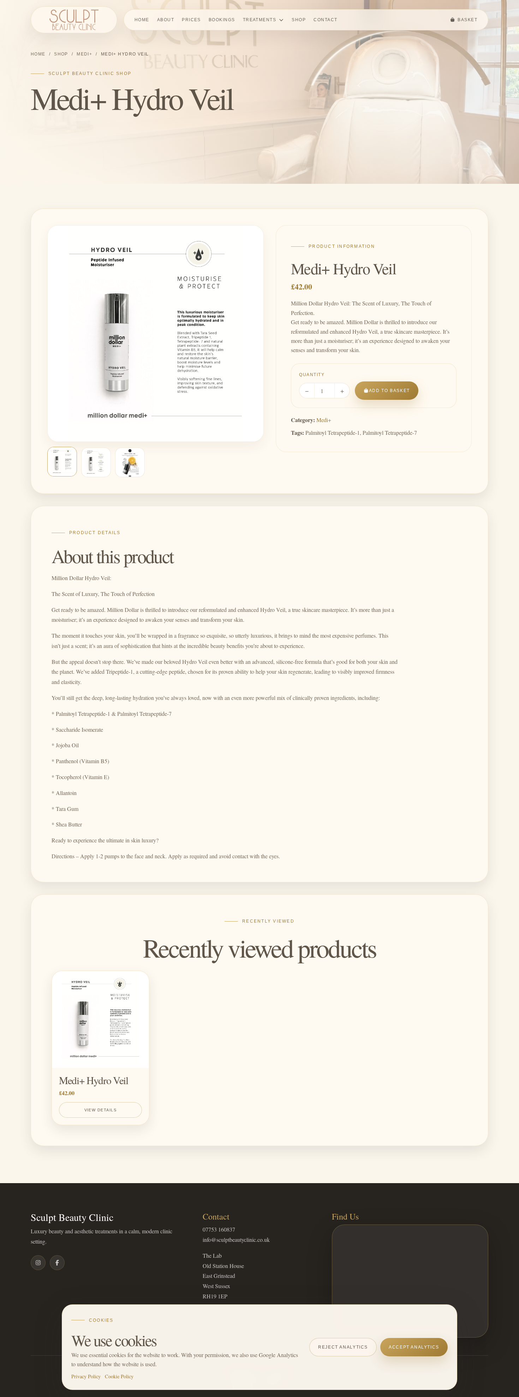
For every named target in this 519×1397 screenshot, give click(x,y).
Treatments (259, 19)
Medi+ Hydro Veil (93, 1080)
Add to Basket (389, 390)
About (165, 19)
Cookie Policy (119, 1376)
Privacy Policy (86, 1376)
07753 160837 (219, 1229)
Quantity (311, 374)
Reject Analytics (343, 1347)
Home (142, 19)
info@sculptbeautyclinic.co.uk (236, 1239)
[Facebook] (57, 1262)
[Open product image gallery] (155, 334)
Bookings (222, 19)
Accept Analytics (414, 1347)
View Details (100, 1110)
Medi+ (84, 54)
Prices (191, 19)
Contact (325, 19)
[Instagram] (38, 1262)
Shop (299, 19)
